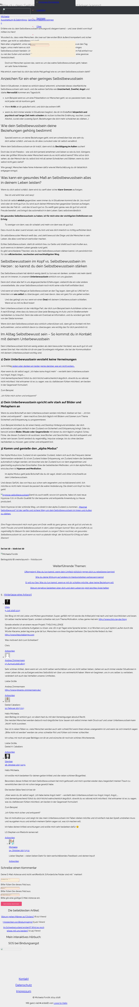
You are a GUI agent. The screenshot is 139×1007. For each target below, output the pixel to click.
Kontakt (24, 979)
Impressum (23, 991)
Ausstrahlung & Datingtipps (14, 20)
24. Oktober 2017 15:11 (19, 850)
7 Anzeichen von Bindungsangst (18, 922)
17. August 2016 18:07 (15, 664)
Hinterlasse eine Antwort (18, 594)
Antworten (10, 651)
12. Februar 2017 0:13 (14, 708)
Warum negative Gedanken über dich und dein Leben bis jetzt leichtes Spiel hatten (69, 588)
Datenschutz (23, 985)
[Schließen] (31, 53)
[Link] (16, 16)
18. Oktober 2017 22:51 (15, 765)
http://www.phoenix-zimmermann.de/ (23, 690)
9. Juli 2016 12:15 (12, 610)
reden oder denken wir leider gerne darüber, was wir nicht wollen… (43, 366)
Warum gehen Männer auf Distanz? (17, 916)
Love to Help (60, 1003)
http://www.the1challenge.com (19, 634)
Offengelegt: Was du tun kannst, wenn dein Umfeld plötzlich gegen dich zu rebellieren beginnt (69, 571)
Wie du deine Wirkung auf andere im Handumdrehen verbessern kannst (69, 577)
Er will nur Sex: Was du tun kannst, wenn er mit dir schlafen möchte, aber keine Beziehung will (69, 582)
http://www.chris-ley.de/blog (113, 619)
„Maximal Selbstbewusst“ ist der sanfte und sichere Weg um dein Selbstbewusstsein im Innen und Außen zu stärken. (46, 510)
